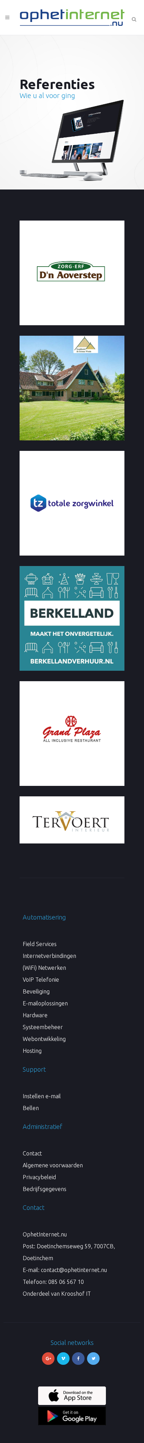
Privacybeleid (39, 1177)
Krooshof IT (76, 1293)
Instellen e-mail (42, 1096)
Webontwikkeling (44, 1039)
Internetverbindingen (49, 956)
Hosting (32, 1051)
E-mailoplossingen (45, 1003)
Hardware (35, 1015)
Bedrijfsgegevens (44, 1189)
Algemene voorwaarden (53, 1165)
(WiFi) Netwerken (44, 968)
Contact (32, 1153)
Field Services (40, 944)
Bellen (31, 1108)
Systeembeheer (43, 1027)
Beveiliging (36, 991)
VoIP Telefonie (41, 979)
